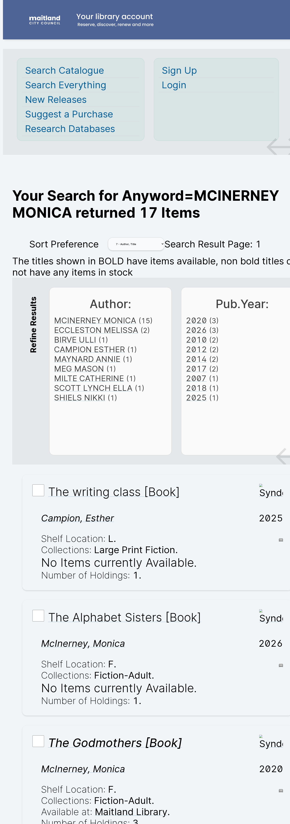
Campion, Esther (77, 518)
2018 (196, 388)
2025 (196, 397)
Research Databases (70, 128)
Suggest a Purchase (69, 114)
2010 (196, 340)
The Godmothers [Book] (115, 743)
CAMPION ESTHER (89, 349)
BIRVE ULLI (75, 340)
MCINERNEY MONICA (95, 320)
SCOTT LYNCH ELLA (93, 388)
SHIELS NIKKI (79, 397)
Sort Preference (64, 244)
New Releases (56, 99)
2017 (196, 368)
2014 (196, 359)
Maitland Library (131, 811)
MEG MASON (79, 368)
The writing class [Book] (114, 492)
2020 (196, 320)
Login (174, 84)
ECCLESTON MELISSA (96, 330)
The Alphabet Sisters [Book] (124, 617)
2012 (196, 349)
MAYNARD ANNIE (87, 359)
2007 (196, 378)
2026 (196, 330)
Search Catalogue (64, 70)
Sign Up (179, 70)
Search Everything (65, 84)
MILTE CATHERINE (89, 378)
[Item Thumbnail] (271, 492)
